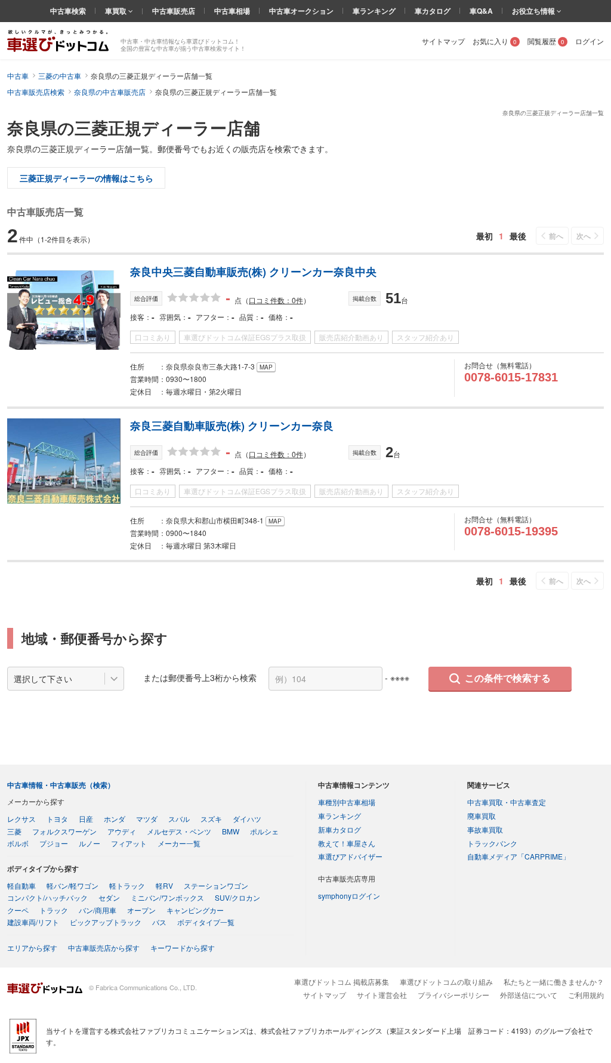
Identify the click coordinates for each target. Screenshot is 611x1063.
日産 (86, 819)
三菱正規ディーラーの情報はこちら (86, 178)
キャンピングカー (195, 910)
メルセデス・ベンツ (179, 831)
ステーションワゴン (216, 885)
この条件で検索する (508, 678)
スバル (179, 819)
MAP (266, 367)
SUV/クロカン (237, 897)
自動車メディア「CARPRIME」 (518, 856)
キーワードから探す (182, 947)
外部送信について (528, 995)
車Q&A (481, 10)
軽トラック (127, 885)
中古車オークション (301, 10)
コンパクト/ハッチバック (47, 897)
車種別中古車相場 (346, 802)
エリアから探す (32, 947)
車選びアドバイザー (350, 856)
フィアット (129, 843)
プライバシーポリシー (453, 995)
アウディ (121, 831)
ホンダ (114, 819)
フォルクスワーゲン (64, 831)
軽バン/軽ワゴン (72, 885)
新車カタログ (339, 829)
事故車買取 (485, 829)
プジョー (53, 843)
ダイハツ (247, 819)
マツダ (147, 819)
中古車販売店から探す (104, 947)
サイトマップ (443, 41)
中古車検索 (68, 10)
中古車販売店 (173, 10)
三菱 (14, 831)
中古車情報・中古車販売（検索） (61, 784)
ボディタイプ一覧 (205, 922)
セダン (109, 897)
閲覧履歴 (545, 41)
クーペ (18, 910)
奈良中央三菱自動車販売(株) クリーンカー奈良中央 (253, 271)
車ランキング (374, 10)
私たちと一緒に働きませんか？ (554, 981)
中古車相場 (232, 10)
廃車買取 (481, 816)
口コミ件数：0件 (276, 300)
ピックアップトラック (105, 922)
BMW (230, 831)
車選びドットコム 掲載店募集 (341, 981)
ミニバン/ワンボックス (167, 897)
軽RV (164, 885)
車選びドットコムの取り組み (446, 981)
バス (159, 922)
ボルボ (18, 843)
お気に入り (495, 41)
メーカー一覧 (179, 843)
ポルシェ (264, 831)
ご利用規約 (586, 995)
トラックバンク (492, 843)
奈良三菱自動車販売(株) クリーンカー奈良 (232, 425)
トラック (53, 910)
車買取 (116, 10)
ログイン (589, 41)
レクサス (21, 819)
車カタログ (432, 10)
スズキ (211, 819)
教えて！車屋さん (346, 843)
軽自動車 (21, 885)
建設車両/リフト (33, 922)
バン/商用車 (97, 910)
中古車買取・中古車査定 (506, 802)
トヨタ (57, 819)
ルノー (89, 843)
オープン (141, 910)
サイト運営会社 (382, 995)
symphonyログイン (349, 896)
